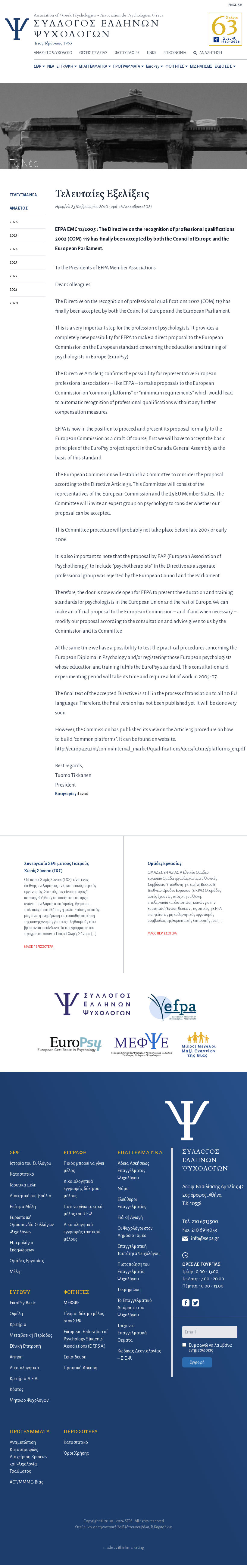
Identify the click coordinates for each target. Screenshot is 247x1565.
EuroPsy (152, 66)
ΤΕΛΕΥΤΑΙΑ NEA (23, 195)
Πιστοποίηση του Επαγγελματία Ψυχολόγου (133, 1271)
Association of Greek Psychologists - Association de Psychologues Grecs (98, 15)
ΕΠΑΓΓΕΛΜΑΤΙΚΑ (93, 66)
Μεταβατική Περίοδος (31, 1335)
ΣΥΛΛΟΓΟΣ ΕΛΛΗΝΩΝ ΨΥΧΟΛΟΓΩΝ (97, 29)
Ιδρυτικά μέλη (23, 1185)
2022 (13, 276)
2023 (13, 262)
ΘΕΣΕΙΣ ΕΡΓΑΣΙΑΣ (93, 53)
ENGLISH (235, 5)
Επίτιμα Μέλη (23, 1206)
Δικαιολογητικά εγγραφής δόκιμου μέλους (81, 1188)
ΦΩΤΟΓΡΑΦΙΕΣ (127, 53)
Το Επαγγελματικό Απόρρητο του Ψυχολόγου (134, 1307)
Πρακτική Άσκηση (80, 1367)
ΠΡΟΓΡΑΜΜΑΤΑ (126, 66)
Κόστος (16, 1389)
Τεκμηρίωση (129, 1289)
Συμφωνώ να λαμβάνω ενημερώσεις (211, 1347)
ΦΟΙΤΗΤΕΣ (174, 66)
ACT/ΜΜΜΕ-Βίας (26, 1482)
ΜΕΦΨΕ (72, 1302)
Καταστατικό (22, 1174)
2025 (13, 235)
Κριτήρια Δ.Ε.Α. (24, 1378)
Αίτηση (16, 1357)
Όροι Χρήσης (76, 1453)
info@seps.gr (205, 1238)
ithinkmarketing (131, 1547)
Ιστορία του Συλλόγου (30, 1163)
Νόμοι (123, 1188)
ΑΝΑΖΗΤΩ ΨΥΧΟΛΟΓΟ (53, 53)
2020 (14, 303)
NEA (50, 66)
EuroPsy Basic (23, 1302)
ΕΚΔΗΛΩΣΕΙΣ (201, 66)
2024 (14, 249)
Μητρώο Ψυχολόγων (29, 1400)
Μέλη (15, 1271)
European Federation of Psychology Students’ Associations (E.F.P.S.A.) (86, 1339)
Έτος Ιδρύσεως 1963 (53, 43)
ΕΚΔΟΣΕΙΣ (223, 66)
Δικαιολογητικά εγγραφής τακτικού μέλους (82, 1231)
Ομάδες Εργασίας (27, 1260)
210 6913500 (205, 1221)
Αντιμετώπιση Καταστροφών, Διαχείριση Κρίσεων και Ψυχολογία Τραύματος (28, 1457)
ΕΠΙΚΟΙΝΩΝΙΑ (175, 53)
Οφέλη (16, 1313)
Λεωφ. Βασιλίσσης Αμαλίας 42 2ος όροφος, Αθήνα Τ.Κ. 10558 (213, 1195)
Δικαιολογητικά (24, 1367)
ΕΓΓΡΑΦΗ (65, 66)
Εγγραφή (197, 1362)
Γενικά (83, 794)
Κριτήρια (18, 1324)
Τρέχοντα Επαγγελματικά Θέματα (132, 1333)
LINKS (151, 53)
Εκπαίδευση (75, 1357)
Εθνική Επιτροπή (25, 1346)
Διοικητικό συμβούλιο (30, 1195)
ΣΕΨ (37, 66)
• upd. (111, 206)
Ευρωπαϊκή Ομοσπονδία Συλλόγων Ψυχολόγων (32, 1224)
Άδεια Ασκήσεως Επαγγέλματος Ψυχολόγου (133, 1170)
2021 (13, 289)
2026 (14, 222)
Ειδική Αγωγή (130, 1217)
